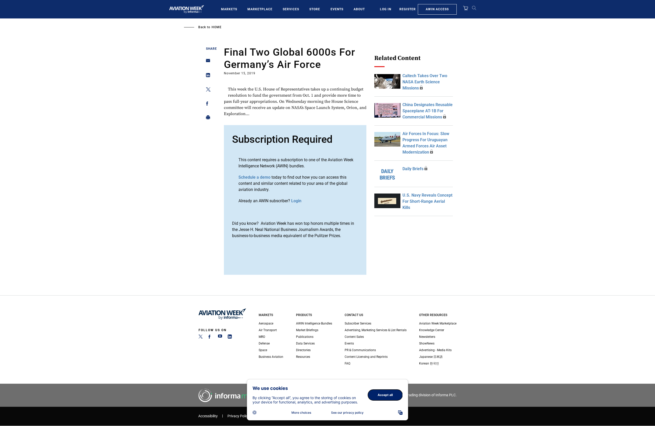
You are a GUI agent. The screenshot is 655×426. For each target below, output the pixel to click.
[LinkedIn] (230, 337)
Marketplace (259, 9)
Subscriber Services (358, 323)
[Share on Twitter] (206, 90)
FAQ (347, 363)
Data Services (305, 343)
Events (337, 9)
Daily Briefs (412, 168)
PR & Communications (360, 350)
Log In (385, 9)
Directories (303, 350)
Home (217, 27)
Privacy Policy (238, 416)
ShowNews (426, 343)
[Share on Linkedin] (206, 76)
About (359, 9)
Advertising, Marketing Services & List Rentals (376, 330)
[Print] (206, 118)
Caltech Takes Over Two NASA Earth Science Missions (424, 81)
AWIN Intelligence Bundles (314, 323)
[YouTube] (220, 337)
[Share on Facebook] (206, 104)
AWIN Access (437, 9)
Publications (304, 337)
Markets (229, 9)
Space (263, 350)
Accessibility (208, 416)
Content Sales (354, 337)
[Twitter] (201, 337)
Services (291, 9)
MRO (262, 337)
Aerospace (266, 323)
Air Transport (268, 330)
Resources (303, 357)
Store (314, 9)
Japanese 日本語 (431, 357)
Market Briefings (307, 330)
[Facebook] (210, 337)
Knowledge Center (431, 330)
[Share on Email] (206, 62)
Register (407, 9)
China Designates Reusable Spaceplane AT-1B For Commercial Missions (427, 110)
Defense (264, 343)
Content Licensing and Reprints (366, 357)
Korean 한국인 (429, 363)
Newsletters (427, 337)
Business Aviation (271, 357)
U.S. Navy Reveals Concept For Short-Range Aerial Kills (427, 201)
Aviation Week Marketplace (437, 323)
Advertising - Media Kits (435, 350)
